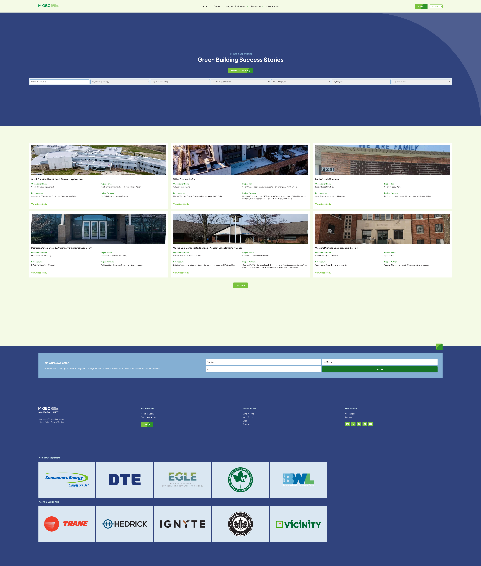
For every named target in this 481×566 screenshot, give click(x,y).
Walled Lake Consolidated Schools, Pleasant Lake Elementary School (208, 248)
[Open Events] (222, 6)
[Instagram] (353, 424)
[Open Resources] (262, 6)
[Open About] (210, 6)
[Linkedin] (347, 424)
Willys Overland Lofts (184, 179)
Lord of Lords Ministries (327, 179)
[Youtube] (370, 424)
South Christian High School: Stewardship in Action (57, 179)
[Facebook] (359, 424)
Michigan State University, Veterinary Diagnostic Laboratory (61, 248)
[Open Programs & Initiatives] (247, 6)
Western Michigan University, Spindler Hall (336, 248)
